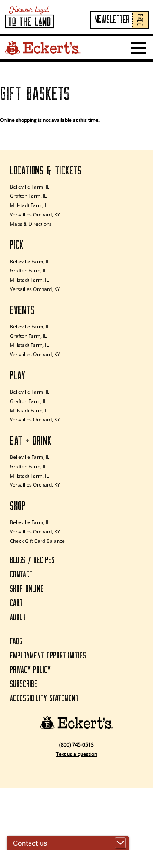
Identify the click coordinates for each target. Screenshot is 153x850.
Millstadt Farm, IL (29, 205)
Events (22, 310)
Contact (21, 574)
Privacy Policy (30, 670)
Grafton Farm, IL (28, 195)
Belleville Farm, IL (29, 186)
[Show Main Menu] (138, 48)
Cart (16, 603)
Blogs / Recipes (32, 560)
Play (18, 376)
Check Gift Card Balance (37, 540)
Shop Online (27, 589)
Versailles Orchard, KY (35, 214)
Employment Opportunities (48, 656)
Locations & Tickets (46, 171)
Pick (17, 245)
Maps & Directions (31, 223)
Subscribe (24, 684)
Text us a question (76, 754)
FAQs (16, 641)
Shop (17, 506)
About (18, 617)
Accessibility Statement (44, 698)
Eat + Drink (30, 441)
